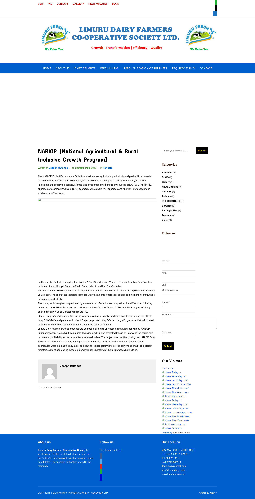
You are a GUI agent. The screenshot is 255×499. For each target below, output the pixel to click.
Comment (167, 332)
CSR (40, 3)
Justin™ (213, 492)
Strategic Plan (170, 210)
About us (167, 172)
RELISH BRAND (171, 201)
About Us (62, 68)
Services (167, 205)
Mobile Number (170, 290)
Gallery (78, 3)
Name (166, 260)
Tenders (166, 215)
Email (165, 302)
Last (164, 284)
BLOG (115, 3)
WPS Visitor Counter (181, 432)
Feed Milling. (109, 68)
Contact (62, 3)
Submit (168, 346)
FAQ (50, 3)
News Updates (98, 3)
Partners (107, 167)
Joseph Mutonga (58, 167)
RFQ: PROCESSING (183, 68)
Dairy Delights (84, 68)
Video (165, 220)
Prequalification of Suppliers (145, 68)
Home (47, 68)
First (164, 272)
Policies (166, 196)
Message (167, 314)
